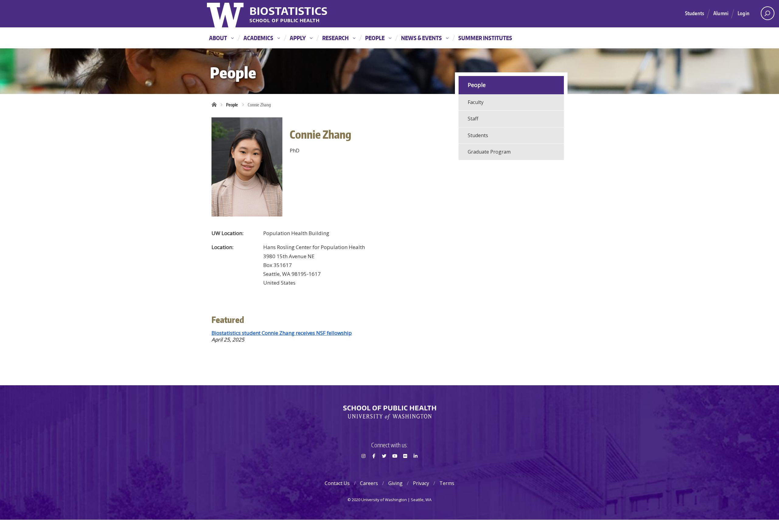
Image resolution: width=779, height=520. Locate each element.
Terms (446, 483)
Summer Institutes (485, 38)
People (375, 38)
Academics (258, 38)
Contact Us (337, 483)
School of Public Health (285, 21)
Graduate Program (489, 151)
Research (335, 38)
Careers (369, 483)
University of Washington (226, 13)
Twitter (384, 466)
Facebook (374, 466)
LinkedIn (416, 466)
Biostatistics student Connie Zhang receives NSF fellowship (281, 332)
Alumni (720, 13)
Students (694, 13)
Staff (473, 118)
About (218, 38)
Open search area (767, 13)
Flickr (405, 466)
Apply (298, 38)
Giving (395, 483)
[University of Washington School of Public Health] (389, 412)
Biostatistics (289, 11)
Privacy (421, 483)
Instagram (363, 466)
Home (216, 105)
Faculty (476, 102)
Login (743, 13)
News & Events (421, 38)
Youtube (395, 466)
